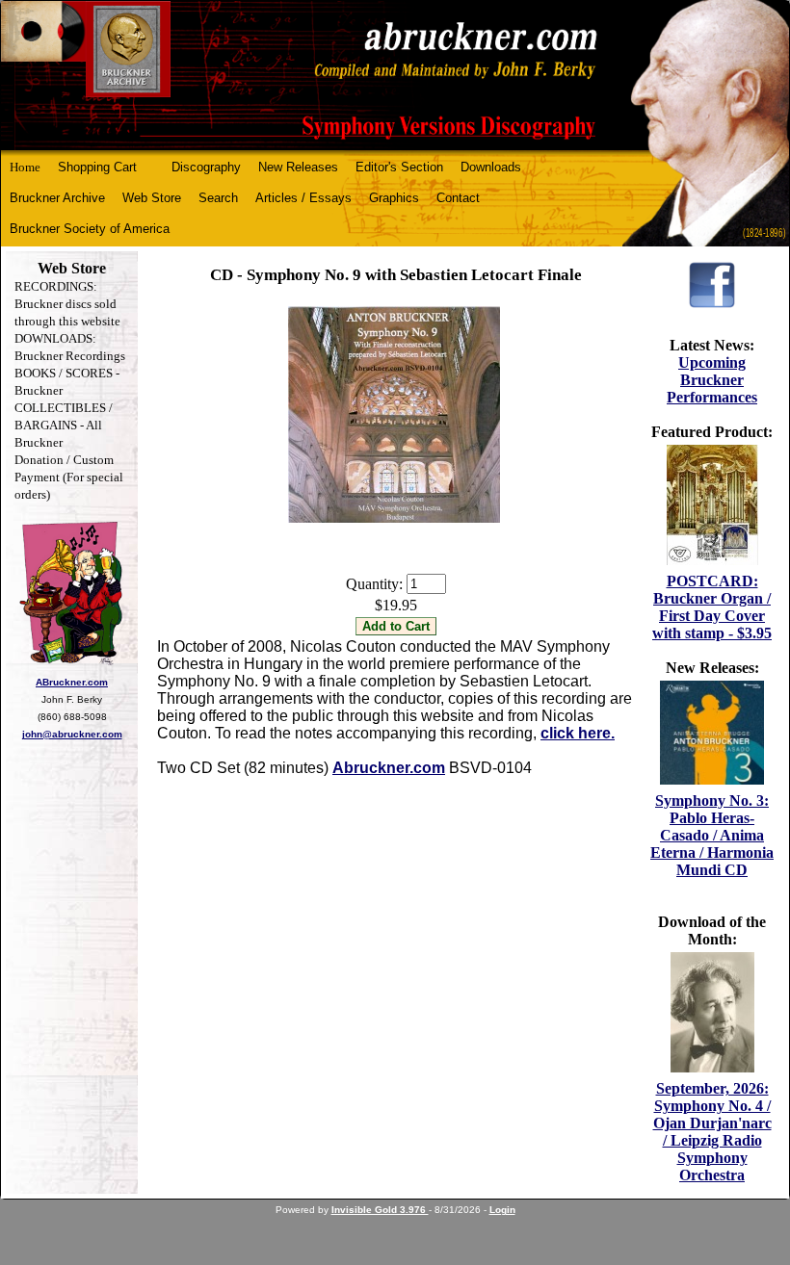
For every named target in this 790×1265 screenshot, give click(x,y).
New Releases (298, 167)
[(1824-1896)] (395, 75)
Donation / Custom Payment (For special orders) (68, 477)
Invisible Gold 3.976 (380, 1209)
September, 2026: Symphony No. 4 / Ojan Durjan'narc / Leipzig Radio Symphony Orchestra (712, 1131)
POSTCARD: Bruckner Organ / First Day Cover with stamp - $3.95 (712, 607)
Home (25, 167)
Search (218, 198)
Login (502, 1209)
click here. (577, 733)
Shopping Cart (97, 167)
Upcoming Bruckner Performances (712, 379)
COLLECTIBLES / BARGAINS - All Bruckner (63, 425)
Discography (206, 167)
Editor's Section (399, 167)
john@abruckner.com (72, 734)
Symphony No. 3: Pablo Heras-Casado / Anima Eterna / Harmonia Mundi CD (712, 835)
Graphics (394, 198)
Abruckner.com (388, 768)
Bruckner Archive (57, 198)
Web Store (151, 198)
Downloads (491, 167)
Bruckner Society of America (90, 228)
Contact (458, 198)
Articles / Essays (303, 198)
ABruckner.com (72, 682)
